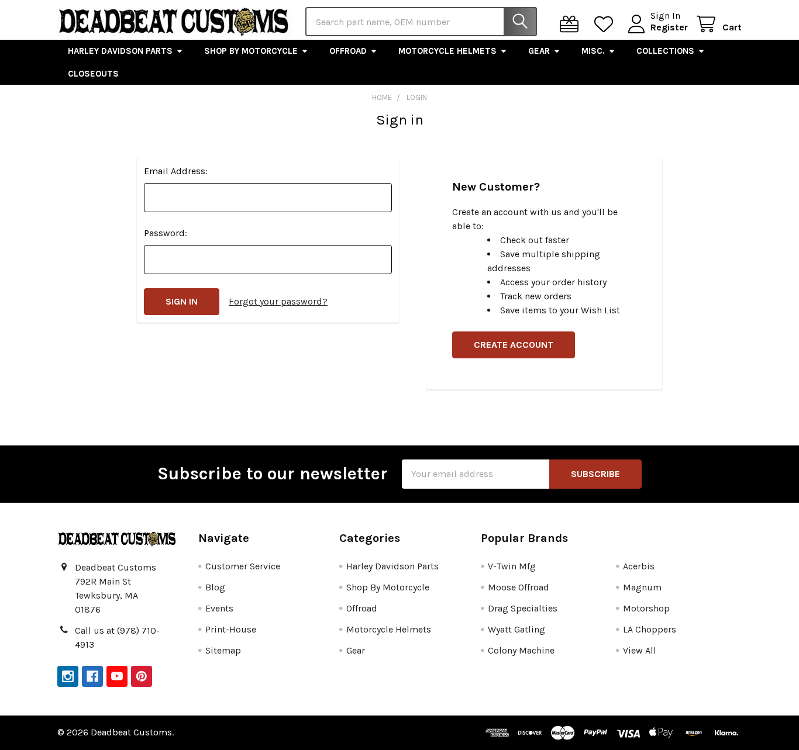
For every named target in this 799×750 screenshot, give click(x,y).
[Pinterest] (141, 676)
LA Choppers (649, 629)
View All (639, 650)
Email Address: (176, 171)
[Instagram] (67, 676)
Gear (539, 51)
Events (219, 608)
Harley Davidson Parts (120, 51)
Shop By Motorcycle (251, 51)
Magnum (642, 587)
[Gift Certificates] (572, 24)
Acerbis (639, 566)
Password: (165, 233)
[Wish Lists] (606, 24)
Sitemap (223, 650)
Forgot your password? (278, 301)
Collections (665, 51)
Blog (215, 587)
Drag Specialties (522, 608)
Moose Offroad (518, 587)
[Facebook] (92, 676)
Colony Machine (521, 650)
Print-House (230, 629)
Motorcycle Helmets (447, 51)
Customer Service (242, 566)
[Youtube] (117, 676)
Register (669, 27)
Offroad (348, 51)
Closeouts (93, 73)
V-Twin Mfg (512, 566)
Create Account (513, 344)
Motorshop (646, 608)
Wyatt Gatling (516, 629)
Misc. (593, 51)
